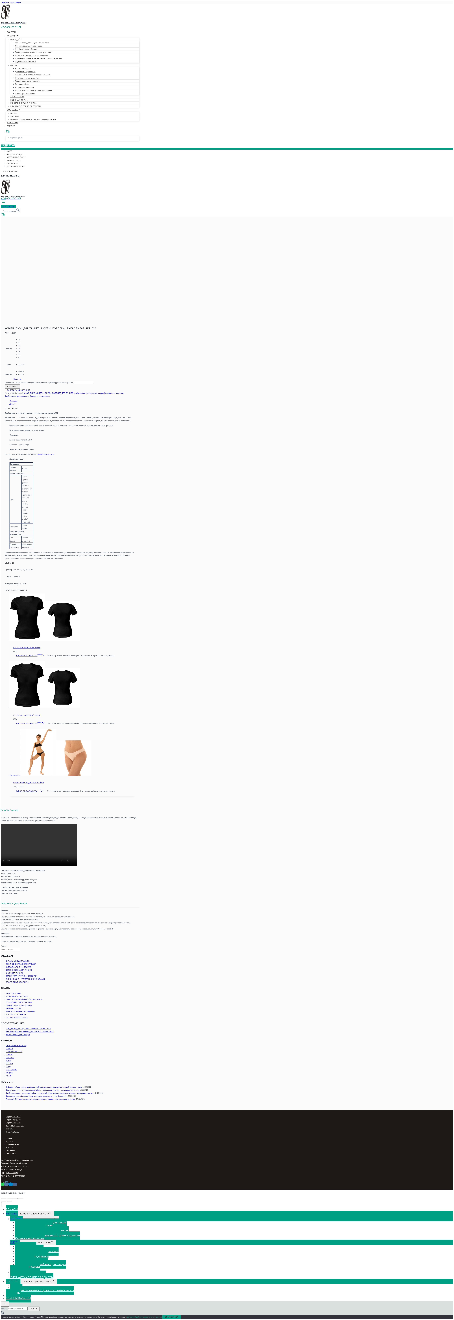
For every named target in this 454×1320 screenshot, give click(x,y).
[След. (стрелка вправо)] (9, 1201)
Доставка (14, 116)
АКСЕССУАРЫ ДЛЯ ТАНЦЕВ (18, 1035)
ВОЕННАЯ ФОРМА (19, 100)
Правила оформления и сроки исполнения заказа (33, 119)
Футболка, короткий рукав (26, 648)
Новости (9, 1147)
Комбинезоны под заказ (114, 393)
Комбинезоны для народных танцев (88, 393)
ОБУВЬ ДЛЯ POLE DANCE (17, 1017)
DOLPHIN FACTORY (14, 1052)
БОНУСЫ (11, 32)
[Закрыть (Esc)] (3, 1198)
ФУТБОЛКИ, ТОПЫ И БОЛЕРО (18, 967)
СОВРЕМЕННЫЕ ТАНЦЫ (16, 157)
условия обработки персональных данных (144, 1317)
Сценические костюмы (25, 62)
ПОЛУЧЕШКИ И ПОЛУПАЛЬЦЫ (19, 1002)
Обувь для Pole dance (25, 94)
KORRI (8, 1061)
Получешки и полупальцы (27, 78)
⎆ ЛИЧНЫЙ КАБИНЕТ (10, 176)
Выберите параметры (26, 656)
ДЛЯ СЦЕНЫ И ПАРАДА (16, 1014)
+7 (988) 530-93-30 (13, 1123)
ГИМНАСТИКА (12, 163)
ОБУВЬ (15, 1242)
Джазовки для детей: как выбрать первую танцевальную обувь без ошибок (36, 1096)
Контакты (9, 1129)
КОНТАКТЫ (12, 123)
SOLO (8, 1067)
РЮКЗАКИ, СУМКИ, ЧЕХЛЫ (23, 103)
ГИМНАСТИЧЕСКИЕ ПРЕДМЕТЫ (25, 106)
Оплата (13, 113)
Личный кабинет (12, 1132)
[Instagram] (6, 146)
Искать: (4, 1308)
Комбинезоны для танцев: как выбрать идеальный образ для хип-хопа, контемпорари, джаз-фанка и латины (50, 1093)
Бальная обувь (22, 84)
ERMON (9, 1055)
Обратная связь (12, 1144)
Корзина (11, 126)
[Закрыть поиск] (5, 1304)
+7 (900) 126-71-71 (13, 1117)
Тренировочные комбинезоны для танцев (34, 52)
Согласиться (171, 1317)
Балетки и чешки (23, 69)
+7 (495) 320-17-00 (13, 1120)
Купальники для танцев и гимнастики (32, 43)
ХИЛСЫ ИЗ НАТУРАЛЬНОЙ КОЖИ (20, 1011)
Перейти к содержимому (11, 2)
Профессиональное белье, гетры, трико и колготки (38, 58)
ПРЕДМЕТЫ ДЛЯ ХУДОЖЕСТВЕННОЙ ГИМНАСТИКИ (28, 1029)
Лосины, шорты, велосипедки (28, 46)
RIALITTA (9, 1064)
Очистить (17, 379)
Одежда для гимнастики (40, 396)
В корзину (12, 386)
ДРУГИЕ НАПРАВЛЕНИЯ (16, 166)
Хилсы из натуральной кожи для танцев (33, 90)
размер (9, 349)
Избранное (10, 1150)
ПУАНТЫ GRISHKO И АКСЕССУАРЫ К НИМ (24, 999)
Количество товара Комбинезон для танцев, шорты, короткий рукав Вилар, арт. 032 (39, 383)
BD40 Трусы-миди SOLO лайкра (28, 783)
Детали (12, 404)
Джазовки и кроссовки (25, 72)
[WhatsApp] (2, 146)
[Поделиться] (9, 1198)
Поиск (3, 946)
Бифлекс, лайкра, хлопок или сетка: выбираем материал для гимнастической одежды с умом (44, 1087)
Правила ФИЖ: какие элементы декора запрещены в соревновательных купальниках (41, 1099)
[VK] (13, 146)
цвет (9, 364)
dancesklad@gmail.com (15, 1126)
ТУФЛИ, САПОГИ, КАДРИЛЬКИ (19, 1005)
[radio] (21, 339)
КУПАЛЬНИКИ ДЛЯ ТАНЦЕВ (18, 961)
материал (9, 374)
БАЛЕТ (9, 151)
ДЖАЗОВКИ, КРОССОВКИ (17, 996)
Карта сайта (10, 1153)
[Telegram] (9, 146)
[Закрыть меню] (1, 1204)
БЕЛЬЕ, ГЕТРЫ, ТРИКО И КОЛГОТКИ (21, 976)
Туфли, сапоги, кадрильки (27, 81)
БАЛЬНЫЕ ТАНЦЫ (13, 160)
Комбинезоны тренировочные (17, 396)
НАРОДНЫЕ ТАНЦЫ (14, 154)
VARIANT (9, 1073)
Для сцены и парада (24, 87)
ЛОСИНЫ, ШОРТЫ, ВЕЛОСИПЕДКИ (21, 964)
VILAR (26, 393)
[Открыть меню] (3, 202)
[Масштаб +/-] (20, 1198)
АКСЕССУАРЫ (17, 97)
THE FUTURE (11, 1070)
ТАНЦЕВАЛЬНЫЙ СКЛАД (16, 1046)
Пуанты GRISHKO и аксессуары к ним (32, 75)
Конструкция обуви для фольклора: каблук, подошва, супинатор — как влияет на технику (42, 1090)
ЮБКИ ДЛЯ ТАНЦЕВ (14, 973)
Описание (13, 401)
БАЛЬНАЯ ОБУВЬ (13, 1008)
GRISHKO (10, 1058)
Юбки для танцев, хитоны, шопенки (31, 55)
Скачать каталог (10, 171)
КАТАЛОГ (12, 1213)
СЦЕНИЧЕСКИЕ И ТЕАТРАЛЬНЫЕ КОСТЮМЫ (25, 979)
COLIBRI (9, 1049)
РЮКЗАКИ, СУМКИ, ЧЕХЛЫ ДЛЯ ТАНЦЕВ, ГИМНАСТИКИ (30, 1032)
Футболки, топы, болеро (26, 49)
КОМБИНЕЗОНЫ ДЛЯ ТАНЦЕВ (19, 970)
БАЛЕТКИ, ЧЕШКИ (13, 993)
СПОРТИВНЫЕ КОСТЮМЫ (17, 982)
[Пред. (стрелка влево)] (3, 1201)
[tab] (72, 400)
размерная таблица (46, 454)
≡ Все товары (8, 206)
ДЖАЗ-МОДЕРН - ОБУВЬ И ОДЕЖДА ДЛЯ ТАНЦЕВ (51, 393)
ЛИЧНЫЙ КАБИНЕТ (18, 1298)
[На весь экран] (14, 1198)
